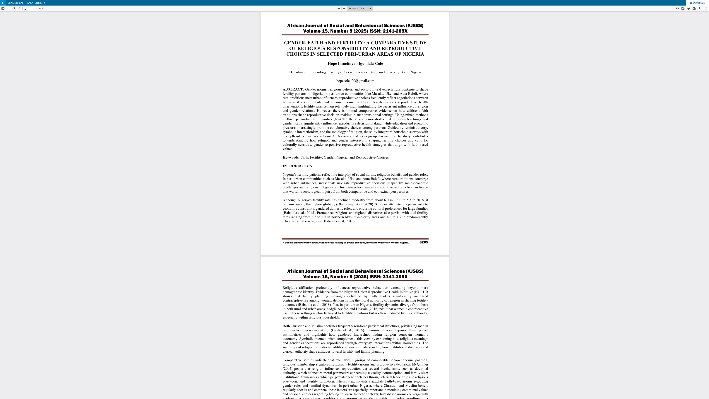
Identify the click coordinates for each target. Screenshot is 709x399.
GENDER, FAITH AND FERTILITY (26, 2)
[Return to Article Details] (3, 3)
